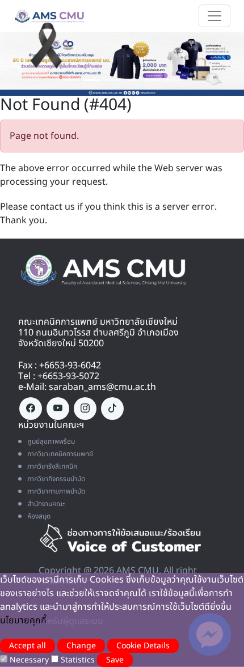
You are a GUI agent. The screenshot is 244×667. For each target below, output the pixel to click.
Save (115, 660)
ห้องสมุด (39, 516)
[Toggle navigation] (214, 16)
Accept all (27, 646)
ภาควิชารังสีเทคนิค (52, 466)
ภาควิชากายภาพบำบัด (56, 491)
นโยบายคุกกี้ (23, 620)
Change (81, 646)
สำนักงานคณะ (46, 504)
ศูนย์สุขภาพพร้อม (51, 441)
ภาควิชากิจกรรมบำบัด (56, 479)
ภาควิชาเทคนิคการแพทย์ (60, 454)
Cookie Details (143, 646)
